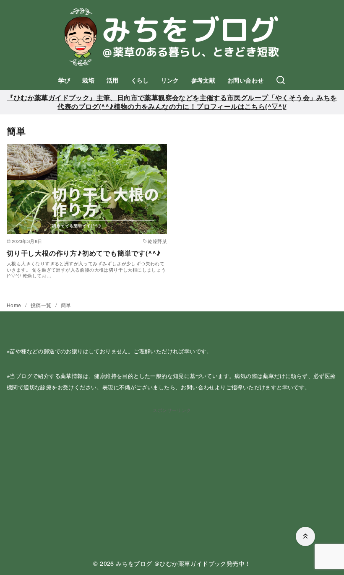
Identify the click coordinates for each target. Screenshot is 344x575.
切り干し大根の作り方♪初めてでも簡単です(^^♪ (84, 253)
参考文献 (203, 80)
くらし (140, 80)
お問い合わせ (245, 80)
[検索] (281, 80)
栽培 (88, 80)
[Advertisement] (172, 472)
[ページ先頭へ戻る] (305, 536)
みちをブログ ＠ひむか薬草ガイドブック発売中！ (183, 563)
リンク (170, 80)
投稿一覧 (42, 304)
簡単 (66, 304)
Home (15, 304)
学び (64, 80)
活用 (113, 80)
